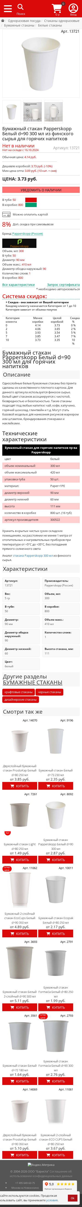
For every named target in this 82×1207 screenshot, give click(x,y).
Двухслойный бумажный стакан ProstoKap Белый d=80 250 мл (19, 770)
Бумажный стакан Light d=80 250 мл (20, 846)
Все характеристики (18, 284)
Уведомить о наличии (41, 190)
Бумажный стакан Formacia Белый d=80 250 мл (55, 991)
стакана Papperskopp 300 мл (33, 555)
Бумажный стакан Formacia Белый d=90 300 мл (55, 1065)
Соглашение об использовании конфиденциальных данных (41, 1173)
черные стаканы (49, 692)
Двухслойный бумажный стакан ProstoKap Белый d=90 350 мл (19, 1139)
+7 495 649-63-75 (25, 1183)
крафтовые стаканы (19, 692)
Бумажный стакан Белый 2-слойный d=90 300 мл (20, 994)
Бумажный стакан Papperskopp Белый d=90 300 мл (55, 844)
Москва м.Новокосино (25, 1187)
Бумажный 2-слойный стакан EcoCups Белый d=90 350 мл (19, 918)
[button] (73, 9)
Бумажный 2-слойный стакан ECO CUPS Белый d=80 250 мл (55, 1139)
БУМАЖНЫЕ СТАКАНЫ (32, 682)
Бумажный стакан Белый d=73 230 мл (56, 772)
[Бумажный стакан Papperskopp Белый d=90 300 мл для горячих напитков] (11, 111)
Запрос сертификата (63, 284)
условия (52, 1200)
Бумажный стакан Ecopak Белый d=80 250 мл (55, 920)
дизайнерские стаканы (21, 699)
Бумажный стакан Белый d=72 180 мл (20, 1067)
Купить (22, 786)
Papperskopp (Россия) (27, 233)
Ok (72, 1198)
